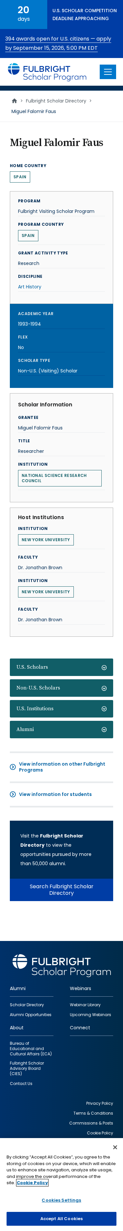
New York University (46, 539)
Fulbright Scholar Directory (56, 101)
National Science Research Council (54, 478)
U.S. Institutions (34, 708)
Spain (20, 177)
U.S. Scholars (32, 667)
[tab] (61, 667)
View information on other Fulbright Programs (62, 767)
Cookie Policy (32, 1183)
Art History (29, 286)
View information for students (55, 794)
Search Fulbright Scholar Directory (61, 890)
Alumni (25, 729)
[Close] (115, 1147)
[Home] (47, 71)
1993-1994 (29, 324)
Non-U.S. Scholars (38, 688)
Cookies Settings (61, 1200)
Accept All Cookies (61, 1219)
